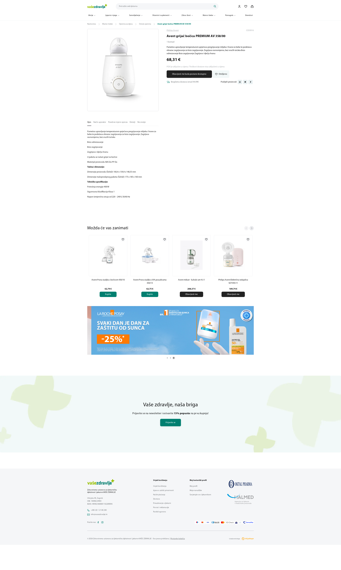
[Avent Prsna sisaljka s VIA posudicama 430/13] (150, 255)
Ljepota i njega (111, 15)
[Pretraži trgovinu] (214, 6)
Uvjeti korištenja (159, 486)
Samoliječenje (134, 15)
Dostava (156, 499)
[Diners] (215, 522)
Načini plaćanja (159, 495)
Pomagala (229, 15)
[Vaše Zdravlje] (97, 6)
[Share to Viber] (245, 82)
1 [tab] (167, 358)
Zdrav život (186, 15)
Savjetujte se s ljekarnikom (200, 495)
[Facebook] (98, 522)
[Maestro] (197, 522)
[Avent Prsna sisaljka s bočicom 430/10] (108, 255)
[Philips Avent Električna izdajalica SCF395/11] (233, 255)
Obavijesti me (191, 294)
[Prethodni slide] (246, 228)
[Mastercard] (202, 522)
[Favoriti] (245, 6)
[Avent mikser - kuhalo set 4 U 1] (191, 255)
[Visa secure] (236, 522)
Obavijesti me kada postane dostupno (189, 74)
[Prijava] (239, 6)
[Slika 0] (123, 70)
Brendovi (249, 15)
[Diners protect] (240, 522)
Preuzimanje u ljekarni (162, 503)
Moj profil (193, 486)
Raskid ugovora (159, 512)
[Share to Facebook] (250, 82)
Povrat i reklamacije (161, 508)
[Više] (170, 330)
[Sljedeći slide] (251, 228)
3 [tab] (174, 358)
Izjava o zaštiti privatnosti (163, 490)
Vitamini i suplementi (160, 15)
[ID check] (227, 522)
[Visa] (207, 522)
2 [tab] (170, 358)
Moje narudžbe (196, 490)
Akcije (90, 15)
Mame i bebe (208, 15)
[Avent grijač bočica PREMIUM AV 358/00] (240, 484)
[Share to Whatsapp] (240, 82)
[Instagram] (102, 522)
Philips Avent (173, 30)
